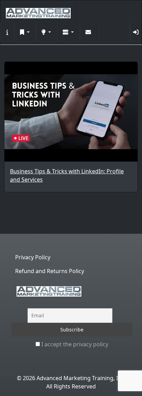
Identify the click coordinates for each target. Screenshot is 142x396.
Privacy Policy (32, 257)
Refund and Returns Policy (49, 271)
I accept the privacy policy (74, 344)
